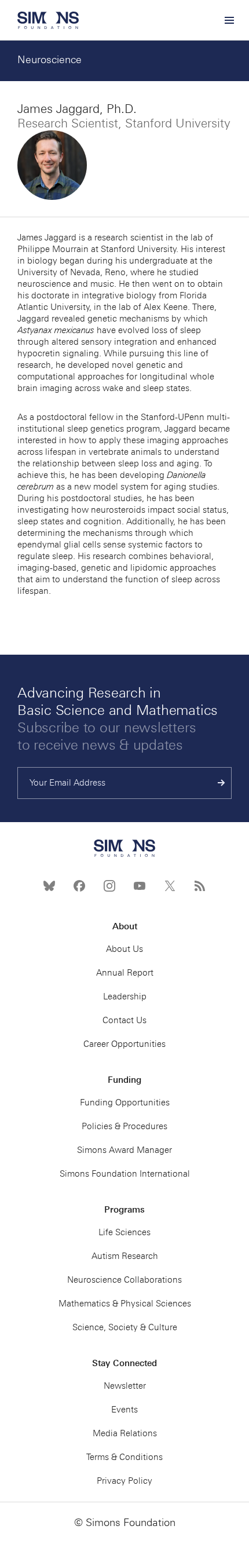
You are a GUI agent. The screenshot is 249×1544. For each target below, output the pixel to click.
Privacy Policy (124, 1481)
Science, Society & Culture (124, 1327)
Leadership (125, 996)
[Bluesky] (49, 886)
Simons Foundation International (125, 1174)
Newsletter (125, 1386)
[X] (169, 886)
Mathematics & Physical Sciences (124, 1303)
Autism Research (124, 1256)
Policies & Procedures (124, 1126)
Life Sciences (124, 1232)
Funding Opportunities (125, 1102)
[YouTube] (139, 886)
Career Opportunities (124, 1044)
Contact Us (124, 1020)
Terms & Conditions (124, 1457)
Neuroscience (49, 59)
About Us (124, 949)
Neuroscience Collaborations (124, 1280)
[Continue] (221, 783)
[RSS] (200, 886)
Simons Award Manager (124, 1150)
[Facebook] (79, 886)
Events (124, 1409)
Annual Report (124, 973)
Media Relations (125, 1433)
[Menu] (228, 20)
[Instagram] (109, 886)
